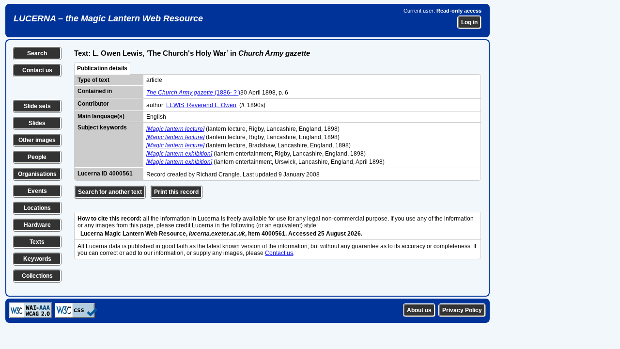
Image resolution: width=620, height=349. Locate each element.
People (37, 157)
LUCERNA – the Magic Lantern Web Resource (108, 18)
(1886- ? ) (193, 92)
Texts (37, 241)
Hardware (37, 225)
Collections (37, 275)
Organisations (37, 174)
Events (37, 191)
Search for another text (110, 192)
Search (37, 53)
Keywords (37, 258)
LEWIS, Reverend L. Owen (201, 105)
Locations (37, 208)
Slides (37, 123)
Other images (37, 140)
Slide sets (37, 106)
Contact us (37, 70)
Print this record (176, 192)
